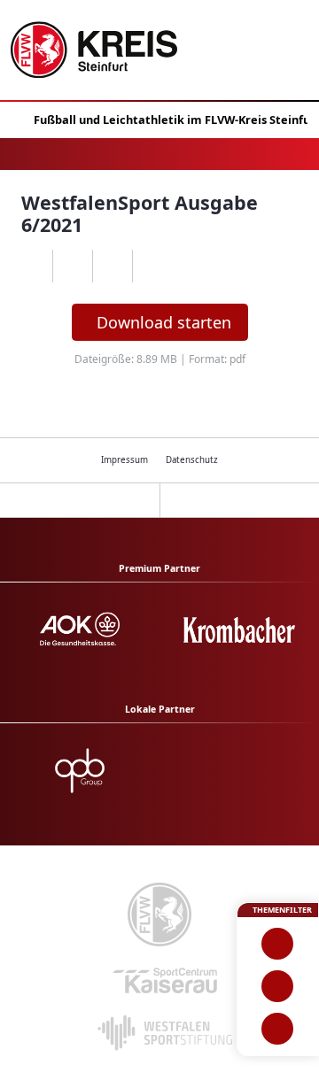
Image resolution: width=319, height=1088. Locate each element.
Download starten (164, 322)
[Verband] (277, 1029)
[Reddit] (152, 266)
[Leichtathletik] (277, 986)
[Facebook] (72, 266)
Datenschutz (192, 460)
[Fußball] (277, 944)
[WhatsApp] (32, 266)
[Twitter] (112, 266)
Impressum (124, 460)
